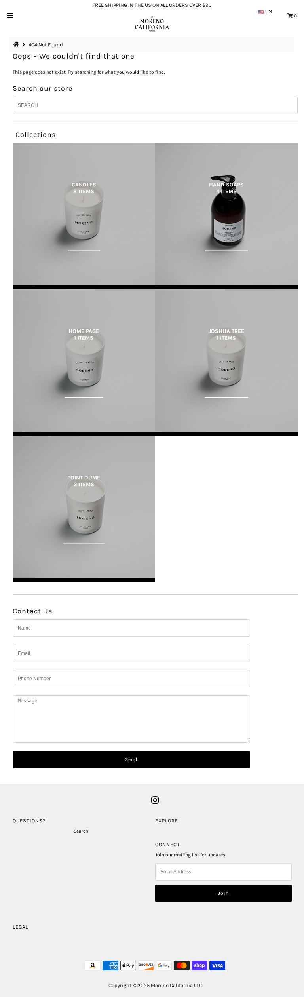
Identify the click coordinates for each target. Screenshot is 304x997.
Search (81, 831)
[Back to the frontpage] (17, 45)
